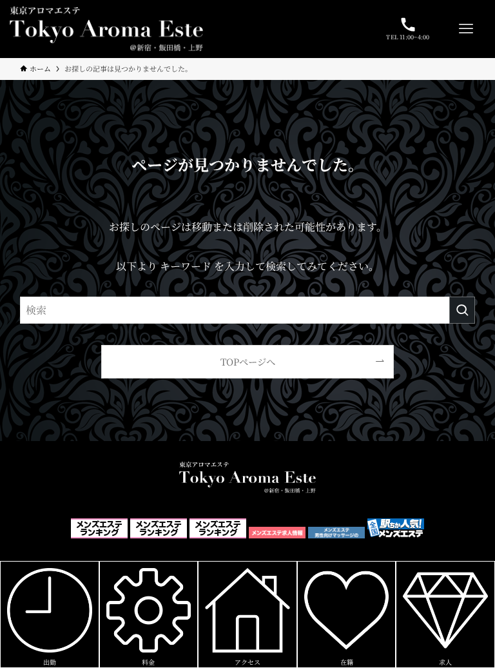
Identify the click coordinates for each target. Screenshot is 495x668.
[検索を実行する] (462, 310)
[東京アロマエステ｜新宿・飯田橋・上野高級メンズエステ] (106, 29)
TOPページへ (247, 361)
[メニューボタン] (466, 29)
